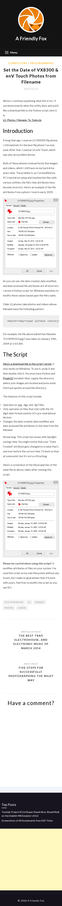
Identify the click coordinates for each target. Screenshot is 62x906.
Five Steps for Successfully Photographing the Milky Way (31, 674)
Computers (17, 63)
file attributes (14, 602)
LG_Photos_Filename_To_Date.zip (22, 120)
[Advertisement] (31, 859)
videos (22, 608)
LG (29, 602)
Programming (42, 63)
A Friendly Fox (31, 38)
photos (9, 608)
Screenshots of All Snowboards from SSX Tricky (27, 820)
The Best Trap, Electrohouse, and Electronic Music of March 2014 (31, 642)
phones (39, 602)
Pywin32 (8, 378)
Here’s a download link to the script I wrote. (27, 363)
